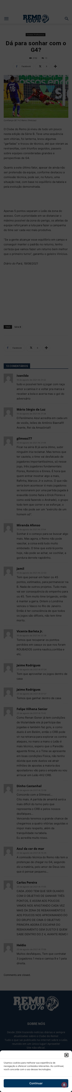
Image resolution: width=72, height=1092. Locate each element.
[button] (66, 1055)
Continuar (36, 1083)
